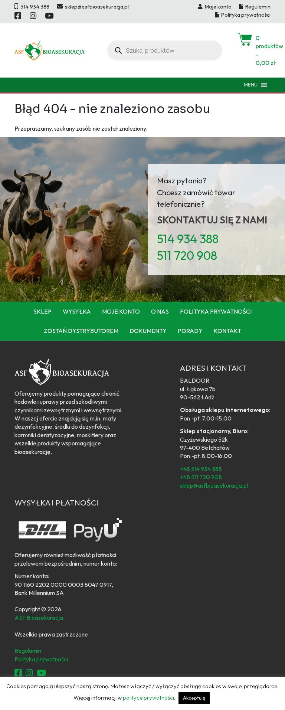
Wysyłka (77, 311)
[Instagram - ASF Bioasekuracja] (29, 673)
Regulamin (27, 650)
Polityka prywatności (216, 311)
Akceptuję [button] (194, 698)
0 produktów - (263, 50)
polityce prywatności (148, 697)
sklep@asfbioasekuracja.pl (214, 485)
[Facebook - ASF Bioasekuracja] (18, 673)
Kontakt (227, 330)
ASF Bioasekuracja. (39, 617)
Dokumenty (148, 330)
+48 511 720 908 (201, 477)
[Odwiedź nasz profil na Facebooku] (18, 16)
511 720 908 (187, 255)
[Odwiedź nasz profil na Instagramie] (33, 16)
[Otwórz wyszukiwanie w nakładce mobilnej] (165, 50)
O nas (160, 311)
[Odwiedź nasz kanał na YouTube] (50, 16)
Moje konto (121, 311)
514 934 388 (188, 238)
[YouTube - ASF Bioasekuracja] (41, 673)
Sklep (42, 311)
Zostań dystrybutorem (81, 330)
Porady (190, 330)
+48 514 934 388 (201, 468)
